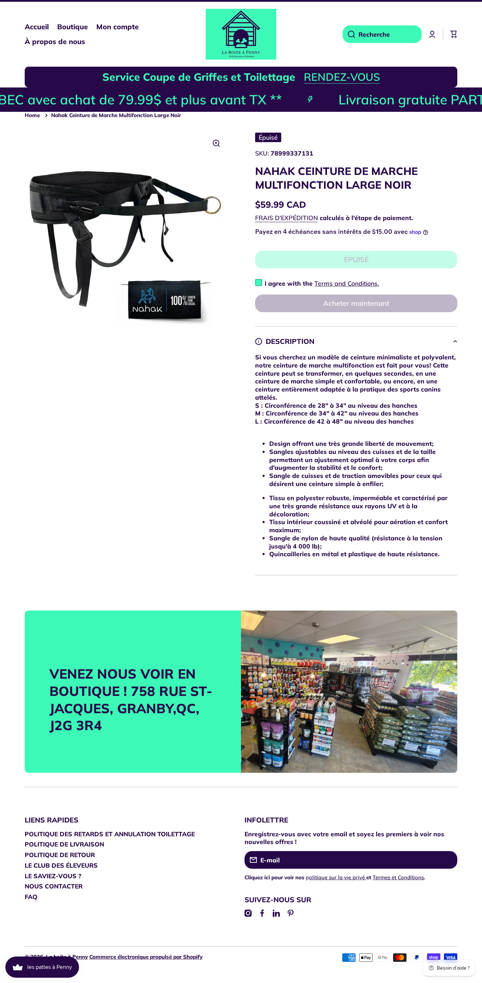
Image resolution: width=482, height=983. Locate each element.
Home (32, 115)
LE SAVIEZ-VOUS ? (53, 876)
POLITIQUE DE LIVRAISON (64, 844)
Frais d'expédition (286, 218)
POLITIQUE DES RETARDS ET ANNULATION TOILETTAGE (110, 834)
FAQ (31, 896)
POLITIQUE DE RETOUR (60, 854)
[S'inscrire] (448, 860)
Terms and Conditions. (346, 283)
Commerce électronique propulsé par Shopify (146, 956)
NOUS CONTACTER (54, 886)
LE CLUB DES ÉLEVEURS (61, 865)
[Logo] (241, 34)
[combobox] (382, 34)
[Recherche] (349, 34)
